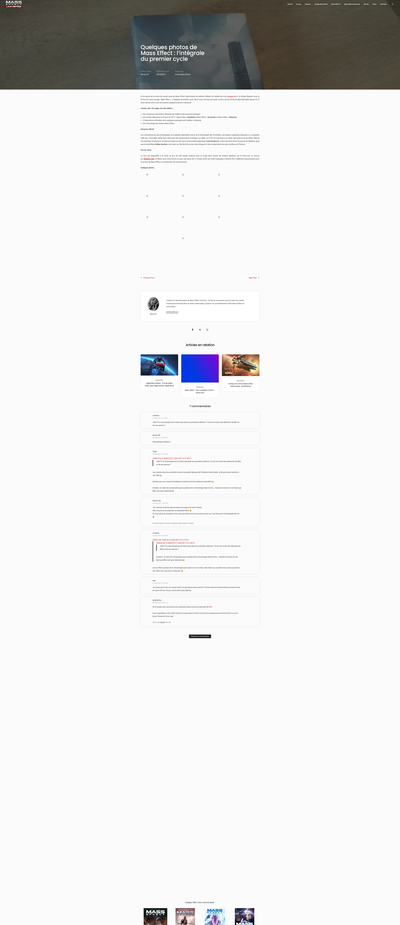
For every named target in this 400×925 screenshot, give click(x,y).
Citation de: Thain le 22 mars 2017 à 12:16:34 (170, 540)
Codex (374, 4)
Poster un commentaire (200, 636)
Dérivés (366, 4)
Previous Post (148, 278)
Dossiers (308, 4)
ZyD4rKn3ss (157, 600)
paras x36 (156, 435)
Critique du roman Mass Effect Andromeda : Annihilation (240, 385)
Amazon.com (149, 159)
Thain (155, 452)
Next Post (253, 278)
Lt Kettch (156, 415)
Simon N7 (145, 74)
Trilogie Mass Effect (321, 4)
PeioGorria (157, 501)
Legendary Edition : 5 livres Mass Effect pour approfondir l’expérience (159, 384)
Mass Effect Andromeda (352, 4)
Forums (298, 4)
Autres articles (172, 312)
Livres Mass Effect (183, 74)
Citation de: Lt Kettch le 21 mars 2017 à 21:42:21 (172, 458)
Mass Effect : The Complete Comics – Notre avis (200, 391)
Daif (154, 581)
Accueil (290, 4)
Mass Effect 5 (335, 4)
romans (230, 96)
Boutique (383, 4)
